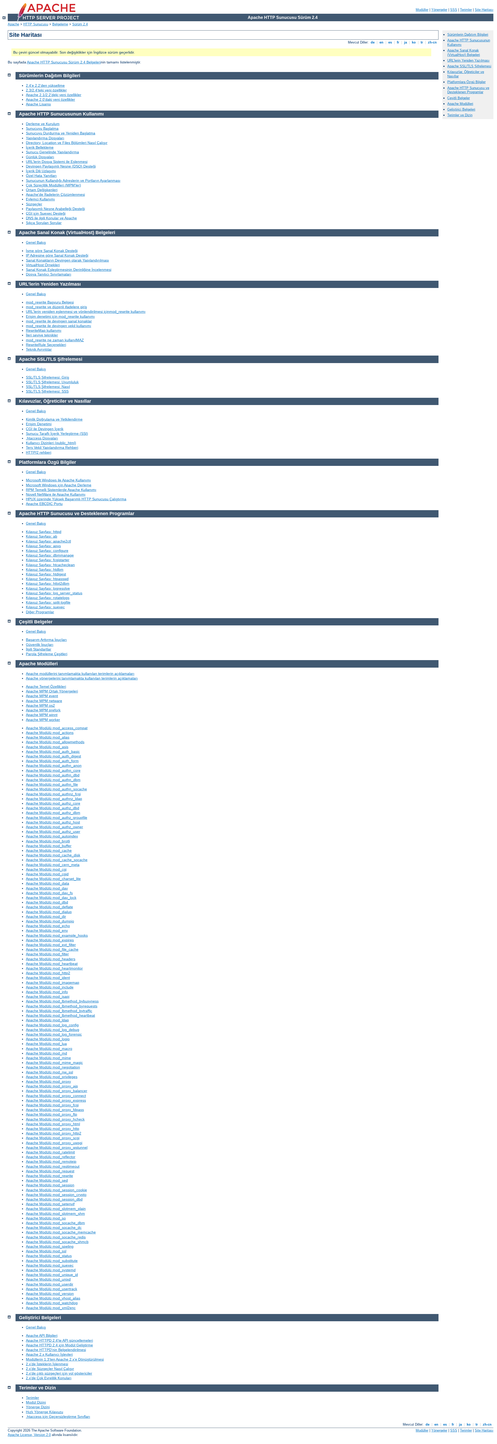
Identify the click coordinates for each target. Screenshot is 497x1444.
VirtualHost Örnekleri (43, 265)
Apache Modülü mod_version (50, 1293)
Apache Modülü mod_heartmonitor (54, 968)
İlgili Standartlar (38, 649)
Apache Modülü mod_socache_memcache (61, 1232)
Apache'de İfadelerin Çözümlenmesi (55, 194)
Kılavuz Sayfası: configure (47, 550)
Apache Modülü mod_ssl (46, 1251)
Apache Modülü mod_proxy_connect (56, 1096)
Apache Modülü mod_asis (47, 747)
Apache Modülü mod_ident (48, 978)
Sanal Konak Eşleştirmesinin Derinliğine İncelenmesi (68, 270)
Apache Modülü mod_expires (50, 940)
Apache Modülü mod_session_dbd (54, 1199)
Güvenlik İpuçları (39, 644)
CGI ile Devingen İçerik (44, 429)
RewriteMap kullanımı (43, 330)
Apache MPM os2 (40, 705)
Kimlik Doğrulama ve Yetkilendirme (54, 419)
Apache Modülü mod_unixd (48, 1279)
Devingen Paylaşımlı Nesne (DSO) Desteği (61, 166)
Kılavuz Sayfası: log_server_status (54, 593)
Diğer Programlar (40, 612)
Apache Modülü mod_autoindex (52, 836)
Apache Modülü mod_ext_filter (51, 945)
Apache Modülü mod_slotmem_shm (55, 1213)
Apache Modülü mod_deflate (49, 907)
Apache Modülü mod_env (47, 930)
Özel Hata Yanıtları (41, 176)
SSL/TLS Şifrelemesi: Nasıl (48, 387)
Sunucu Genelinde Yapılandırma (52, 152)
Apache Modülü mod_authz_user (53, 831)
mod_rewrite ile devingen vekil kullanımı (58, 326)
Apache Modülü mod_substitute (52, 1261)
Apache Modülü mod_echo (48, 926)
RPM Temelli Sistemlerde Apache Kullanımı (61, 490)
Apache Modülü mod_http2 (48, 973)
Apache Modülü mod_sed (47, 1180)
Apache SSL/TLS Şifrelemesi (469, 66)
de (373, 42)
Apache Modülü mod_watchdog (52, 1303)
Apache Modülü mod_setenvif (50, 1204)
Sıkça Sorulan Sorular (44, 223)
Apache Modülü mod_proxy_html (53, 1124)
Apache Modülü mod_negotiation (53, 1067)
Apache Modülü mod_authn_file (52, 784)
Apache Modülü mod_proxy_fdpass (55, 1110)
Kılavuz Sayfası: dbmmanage (50, 555)
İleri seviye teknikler (42, 335)
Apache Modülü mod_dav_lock (51, 898)
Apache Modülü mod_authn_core (53, 770)
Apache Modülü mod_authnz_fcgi (53, 794)
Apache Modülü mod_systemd (51, 1270)
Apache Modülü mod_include (50, 987)
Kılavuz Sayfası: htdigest (46, 574)
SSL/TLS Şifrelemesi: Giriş (47, 377)
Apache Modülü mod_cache (49, 850)
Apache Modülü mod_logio (48, 1039)
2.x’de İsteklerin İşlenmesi (47, 1364)
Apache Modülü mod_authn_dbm (53, 780)
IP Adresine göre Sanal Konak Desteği (57, 255)
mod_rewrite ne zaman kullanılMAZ (55, 340)
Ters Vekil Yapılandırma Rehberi (52, 447)
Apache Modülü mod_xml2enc (51, 1308)
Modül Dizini (36, 1402)
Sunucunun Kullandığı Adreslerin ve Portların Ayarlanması (73, 180)
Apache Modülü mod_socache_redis (56, 1237)
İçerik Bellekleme (40, 147)
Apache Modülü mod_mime (48, 1058)
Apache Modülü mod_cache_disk (53, 855)
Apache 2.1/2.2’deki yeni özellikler (53, 95)
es (390, 42)
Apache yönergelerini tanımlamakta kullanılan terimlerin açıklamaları (82, 678)
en (381, 42)
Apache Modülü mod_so (46, 1218)
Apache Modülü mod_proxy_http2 (53, 1133)
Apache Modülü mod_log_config (52, 1025)
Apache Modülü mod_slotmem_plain (56, 1209)
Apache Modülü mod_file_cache (52, 949)
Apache (13, 24)
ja (405, 42)
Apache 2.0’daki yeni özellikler (50, 99)
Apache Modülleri (460, 104)
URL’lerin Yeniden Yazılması (468, 60)
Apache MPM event (42, 696)
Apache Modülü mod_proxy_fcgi (52, 1105)
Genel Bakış (36, 242)
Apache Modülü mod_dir (46, 916)
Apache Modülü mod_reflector (50, 1157)
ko (414, 42)
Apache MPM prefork (43, 710)
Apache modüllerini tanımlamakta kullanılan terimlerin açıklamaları (80, 674)
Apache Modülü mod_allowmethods (55, 742)
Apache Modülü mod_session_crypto (56, 1195)
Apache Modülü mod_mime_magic (54, 1062)
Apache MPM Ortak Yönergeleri (52, 691)
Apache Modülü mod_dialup (49, 912)
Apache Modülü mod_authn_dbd (52, 775)
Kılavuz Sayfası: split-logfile (48, 602)
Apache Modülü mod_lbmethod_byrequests (61, 1006)
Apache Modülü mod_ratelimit (50, 1152)
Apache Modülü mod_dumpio (50, 921)
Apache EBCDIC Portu (44, 504)
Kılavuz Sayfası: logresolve (48, 588)
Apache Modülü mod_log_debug (52, 1030)
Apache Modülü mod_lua (46, 1044)
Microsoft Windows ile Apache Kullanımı (58, 480)
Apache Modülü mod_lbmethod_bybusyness (62, 1001)
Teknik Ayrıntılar (39, 349)
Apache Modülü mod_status (49, 1256)
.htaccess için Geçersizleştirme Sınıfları (58, 1416)
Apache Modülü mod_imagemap (52, 982)
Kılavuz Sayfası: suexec (45, 607)
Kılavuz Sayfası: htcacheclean (50, 565)
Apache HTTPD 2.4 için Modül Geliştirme (59, 1345)
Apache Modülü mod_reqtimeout (52, 1166)
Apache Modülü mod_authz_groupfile (56, 817)
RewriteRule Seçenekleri (46, 345)
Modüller (422, 10)
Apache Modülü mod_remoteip (51, 1161)
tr (422, 42)
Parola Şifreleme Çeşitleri (46, 654)
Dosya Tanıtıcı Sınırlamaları (48, 274)
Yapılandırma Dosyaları (45, 138)
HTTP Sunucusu (35, 24)
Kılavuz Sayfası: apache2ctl (48, 541)
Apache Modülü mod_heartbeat (52, 964)
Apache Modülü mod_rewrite (49, 1176)
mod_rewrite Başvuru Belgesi (50, 302)
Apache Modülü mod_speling (50, 1246)
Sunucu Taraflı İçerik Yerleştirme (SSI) (57, 433)
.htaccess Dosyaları (42, 438)
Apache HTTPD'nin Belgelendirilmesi (56, 1350)
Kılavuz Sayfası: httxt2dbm (47, 583)
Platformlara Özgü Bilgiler (466, 82)
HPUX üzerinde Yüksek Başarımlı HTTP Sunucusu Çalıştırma (76, 499)
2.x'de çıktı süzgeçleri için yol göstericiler (59, 1373)
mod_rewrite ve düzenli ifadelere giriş (56, 307)
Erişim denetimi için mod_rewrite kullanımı (60, 316)
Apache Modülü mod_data (47, 883)
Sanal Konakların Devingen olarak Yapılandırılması (67, 260)
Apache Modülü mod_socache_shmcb (57, 1242)
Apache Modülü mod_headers (50, 959)
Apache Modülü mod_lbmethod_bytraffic (59, 1011)
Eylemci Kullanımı (40, 199)
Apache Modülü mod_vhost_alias (53, 1298)
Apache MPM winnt (41, 715)
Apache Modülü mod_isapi (47, 996)
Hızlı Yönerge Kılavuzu (44, 1412)
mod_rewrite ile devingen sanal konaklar (59, 321)
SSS (453, 10)
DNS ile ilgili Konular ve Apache (51, 218)
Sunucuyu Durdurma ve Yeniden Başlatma (60, 133)
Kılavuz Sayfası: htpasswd (47, 579)
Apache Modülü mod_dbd (47, 902)
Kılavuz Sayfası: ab (41, 536)
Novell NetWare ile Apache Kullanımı (55, 494)
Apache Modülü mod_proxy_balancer (56, 1091)
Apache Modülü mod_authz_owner (54, 827)
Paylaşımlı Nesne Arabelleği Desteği (55, 209)
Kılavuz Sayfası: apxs (43, 546)
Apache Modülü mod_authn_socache (56, 789)
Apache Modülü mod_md (46, 1053)
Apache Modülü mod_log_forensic (54, 1034)
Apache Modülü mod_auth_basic (53, 751)
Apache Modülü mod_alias (47, 737)
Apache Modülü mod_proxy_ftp (51, 1114)
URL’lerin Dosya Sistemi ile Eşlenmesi (56, 162)
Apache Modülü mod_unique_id (52, 1275)
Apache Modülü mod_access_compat (56, 728)
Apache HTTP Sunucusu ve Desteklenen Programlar (468, 90)
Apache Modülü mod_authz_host (53, 822)
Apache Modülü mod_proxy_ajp (52, 1086)
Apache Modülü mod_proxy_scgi (52, 1138)
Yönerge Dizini (38, 1407)
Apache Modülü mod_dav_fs (49, 893)
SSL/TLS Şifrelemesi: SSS (47, 391)
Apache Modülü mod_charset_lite (53, 879)
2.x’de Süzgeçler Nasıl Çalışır (50, 1369)
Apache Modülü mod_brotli (48, 841)
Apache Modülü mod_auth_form (52, 761)
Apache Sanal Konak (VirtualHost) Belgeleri (463, 52)
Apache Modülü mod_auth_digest (53, 756)
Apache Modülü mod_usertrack (51, 1289)
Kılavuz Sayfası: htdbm (44, 569)
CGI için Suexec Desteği (45, 213)
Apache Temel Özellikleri (46, 686)
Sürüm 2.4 (80, 24)
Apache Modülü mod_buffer (48, 846)
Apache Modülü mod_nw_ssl (49, 1072)
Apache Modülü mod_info (47, 992)
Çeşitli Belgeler (458, 98)
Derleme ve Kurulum (43, 124)
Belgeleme (60, 24)
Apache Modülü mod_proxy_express (56, 1100)
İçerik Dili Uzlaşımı (41, 171)
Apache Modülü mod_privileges (51, 1077)
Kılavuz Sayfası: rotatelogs (47, 598)
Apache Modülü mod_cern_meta (52, 865)
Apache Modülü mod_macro (49, 1048)
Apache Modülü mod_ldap (47, 1020)
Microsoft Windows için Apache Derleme (58, 485)
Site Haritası (484, 10)
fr (398, 42)
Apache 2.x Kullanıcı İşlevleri (49, 1354)
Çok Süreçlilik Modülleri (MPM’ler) (53, 185)
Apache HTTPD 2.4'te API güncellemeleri (59, 1340)
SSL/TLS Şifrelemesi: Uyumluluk (52, 382)
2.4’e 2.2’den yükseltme (45, 85)
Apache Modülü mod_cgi (46, 869)
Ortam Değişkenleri (41, 190)
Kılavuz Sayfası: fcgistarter (47, 560)
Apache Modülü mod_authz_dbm (53, 813)
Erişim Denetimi (39, 424)
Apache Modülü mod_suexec (50, 1265)
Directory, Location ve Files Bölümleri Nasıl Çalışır (66, 143)
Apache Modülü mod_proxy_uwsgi (54, 1143)
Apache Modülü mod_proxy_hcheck (55, 1119)
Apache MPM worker (43, 720)
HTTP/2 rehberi (38, 452)
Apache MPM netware (44, 701)
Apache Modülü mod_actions (50, 733)
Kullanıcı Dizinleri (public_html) (51, 443)
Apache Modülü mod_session (50, 1185)
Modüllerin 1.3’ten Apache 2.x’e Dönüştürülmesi (65, 1359)
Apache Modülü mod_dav (47, 888)
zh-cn (432, 42)
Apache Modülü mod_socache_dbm (55, 1223)
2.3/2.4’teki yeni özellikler (46, 90)
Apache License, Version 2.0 (29, 1435)
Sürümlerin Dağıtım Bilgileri (467, 35)
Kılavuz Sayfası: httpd (43, 532)
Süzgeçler (34, 204)
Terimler (466, 10)
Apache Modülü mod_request (50, 1171)
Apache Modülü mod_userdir (49, 1284)
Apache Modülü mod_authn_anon (54, 765)
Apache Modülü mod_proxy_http (52, 1129)
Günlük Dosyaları (40, 157)
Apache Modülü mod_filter (47, 954)
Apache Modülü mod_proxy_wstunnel (56, 1147)
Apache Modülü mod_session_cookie (56, 1190)
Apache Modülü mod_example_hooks (57, 935)
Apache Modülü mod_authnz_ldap (54, 799)
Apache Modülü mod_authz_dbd (52, 808)
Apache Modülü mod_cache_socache (56, 860)
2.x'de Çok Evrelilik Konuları (48, 1378)
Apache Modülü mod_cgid (47, 874)
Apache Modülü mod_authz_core (53, 803)
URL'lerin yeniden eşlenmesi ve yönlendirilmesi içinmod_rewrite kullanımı (85, 311)
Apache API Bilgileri (41, 1335)
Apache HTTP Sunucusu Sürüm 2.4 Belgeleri (64, 62)
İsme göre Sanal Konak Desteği (52, 251)
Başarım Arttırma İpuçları (46, 640)
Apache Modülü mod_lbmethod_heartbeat (60, 1015)
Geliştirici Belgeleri (461, 109)
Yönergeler (439, 10)
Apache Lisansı (38, 104)
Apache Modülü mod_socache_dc (54, 1227)
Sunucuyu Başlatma (42, 128)
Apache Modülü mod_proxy (48, 1081)
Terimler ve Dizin (459, 115)
